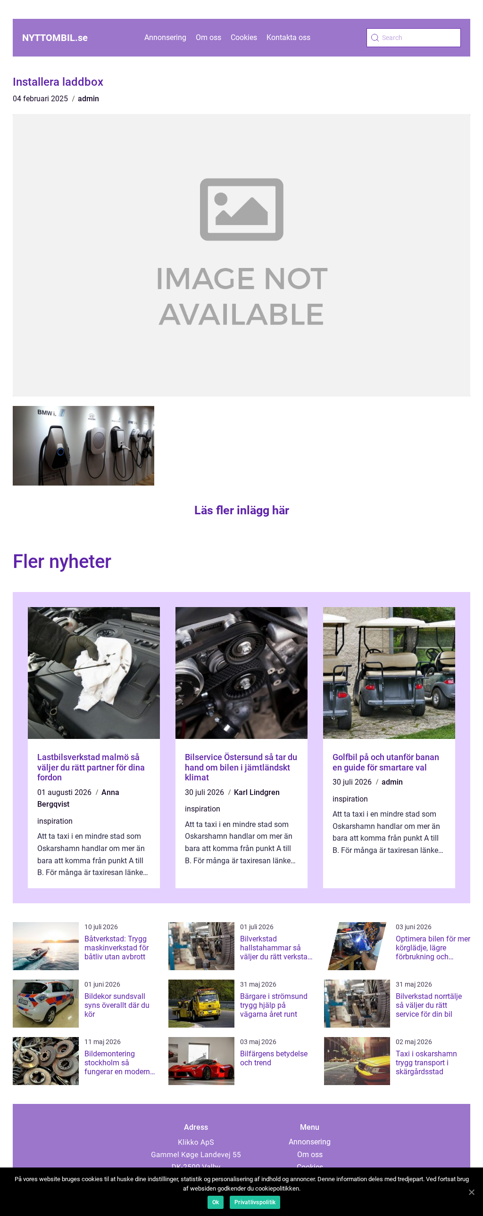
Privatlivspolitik (254, 1202)
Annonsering (165, 37)
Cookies (244, 37)
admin (88, 98)
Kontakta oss (288, 37)
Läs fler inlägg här (241, 510)
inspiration (55, 821)
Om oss (208, 37)
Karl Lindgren (257, 792)
